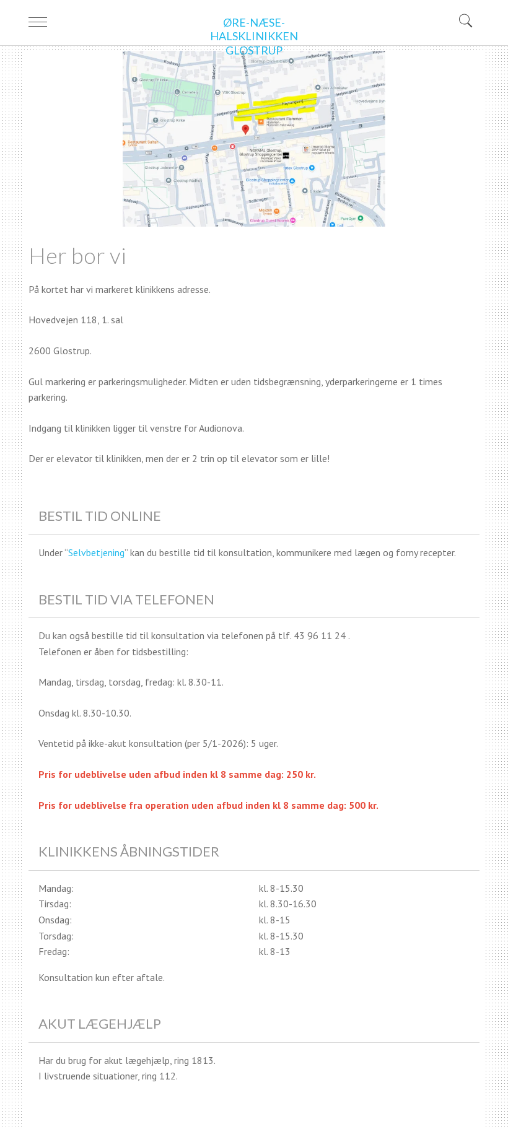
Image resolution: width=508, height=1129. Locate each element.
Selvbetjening (96, 552)
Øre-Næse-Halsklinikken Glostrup (254, 36)
